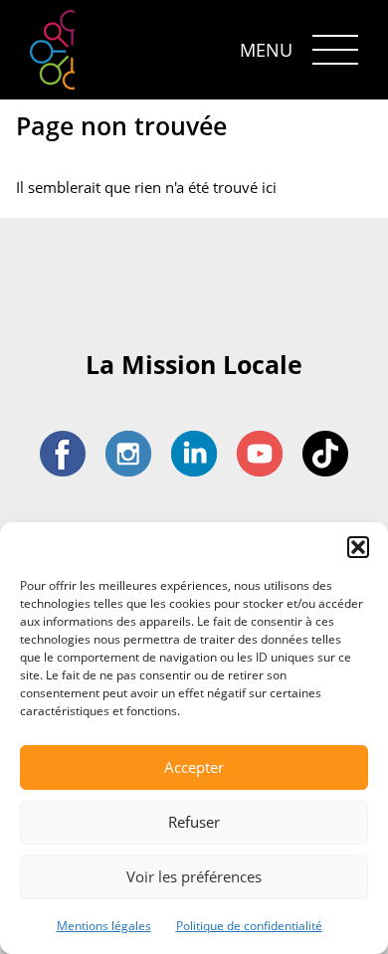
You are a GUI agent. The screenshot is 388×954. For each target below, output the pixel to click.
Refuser (194, 822)
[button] (358, 547)
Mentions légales (104, 925)
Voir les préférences (194, 876)
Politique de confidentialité (249, 925)
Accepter (194, 767)
